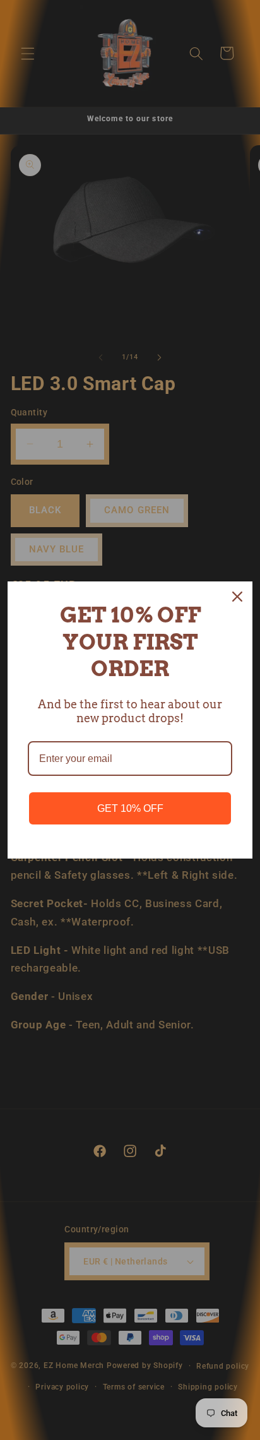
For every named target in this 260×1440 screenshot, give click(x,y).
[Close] (237, 596)
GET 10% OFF (130, 808)
